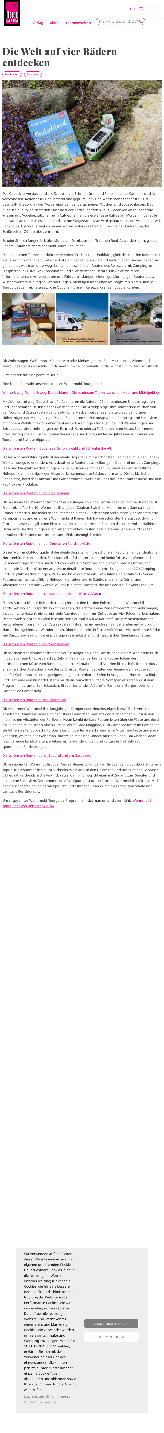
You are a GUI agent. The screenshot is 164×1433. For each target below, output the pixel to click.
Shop (54, 22)
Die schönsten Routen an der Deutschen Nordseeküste (46, 543)
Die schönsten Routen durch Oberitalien (34, 700)
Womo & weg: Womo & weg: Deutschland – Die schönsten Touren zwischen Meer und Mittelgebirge (81, 392)
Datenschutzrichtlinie (38, 1396)
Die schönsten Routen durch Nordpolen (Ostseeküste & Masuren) (54, 593)
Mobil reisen (12, 74)
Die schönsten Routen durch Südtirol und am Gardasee (46, 755)
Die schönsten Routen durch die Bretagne (35, 493)
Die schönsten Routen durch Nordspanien (35, 644)
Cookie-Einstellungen (111, 1324)
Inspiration (33, 74)
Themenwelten (78, 22)
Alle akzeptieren (111, 1337)
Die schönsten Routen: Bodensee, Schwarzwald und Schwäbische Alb (57, 448)
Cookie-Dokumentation (40, 1402)
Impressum (65, 1396)
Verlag (37, 22)
